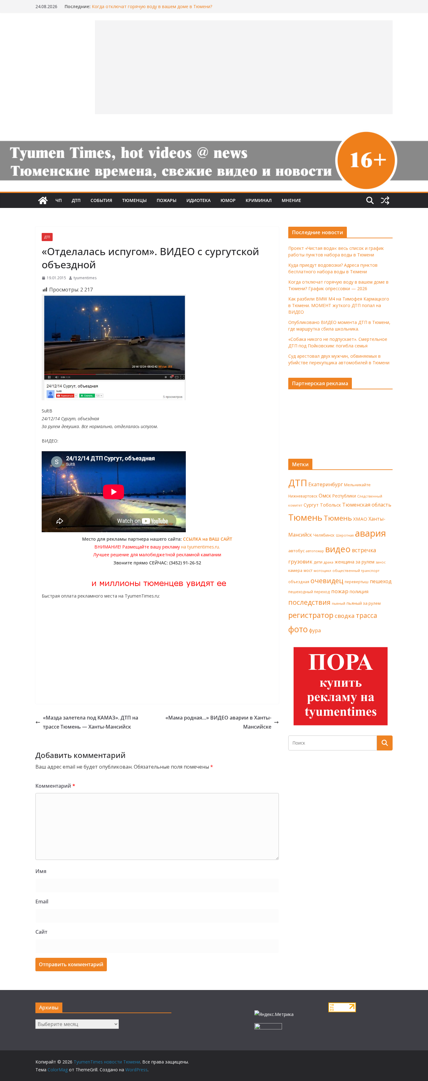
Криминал (259, 200)
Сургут (311, 505)
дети (318, 562)
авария (370, 533)
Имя (40, 871)
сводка (345, 615)
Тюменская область (366, 504)
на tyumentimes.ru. (200, 547)
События (101, 200)
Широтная (345, 535)
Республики (344, 496)
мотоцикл (322, 570)
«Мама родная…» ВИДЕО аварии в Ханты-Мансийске (218, 722)
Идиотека (198, 200)
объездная (298, 581)
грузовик (300, 561)
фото (298, 629)
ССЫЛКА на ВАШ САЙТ (207, 539)
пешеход (381, 581)
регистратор (310, 615)
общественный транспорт (355, 570)
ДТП (76, 200)
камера (295, 570)
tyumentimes (85, 277)
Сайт (41, 931)
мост (308, 570)
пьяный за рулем (364, 603)
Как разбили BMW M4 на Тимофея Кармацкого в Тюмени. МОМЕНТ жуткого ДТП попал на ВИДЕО (338, 305)
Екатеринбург (325, 484)
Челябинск (324, 535)
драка (328, 562)
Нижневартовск (302, 495)
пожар (339, 591)
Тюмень (305, 517)
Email (41, 901)
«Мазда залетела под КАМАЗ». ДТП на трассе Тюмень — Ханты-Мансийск (90, 722)
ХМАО (360, 519)
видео (338, 549)
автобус (296, 550)
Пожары (166, 200)
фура (315, 630)
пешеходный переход (309, 591)
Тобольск (330, 505)
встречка (364, 550)
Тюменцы (134, 200)
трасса (366, 615)
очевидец (327, 580)
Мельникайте (357, 484)
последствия (309, 602)
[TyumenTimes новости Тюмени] (42, 200)
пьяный (338, 603)
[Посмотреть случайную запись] (385, 200)
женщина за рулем (354, 562)
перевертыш (356, 581)
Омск (325, 495)
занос (381, 562)
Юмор (228, 200)
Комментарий (55, 785)
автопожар (315, 551)
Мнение (291, 200)
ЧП (58, 200)
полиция (359, 591)
